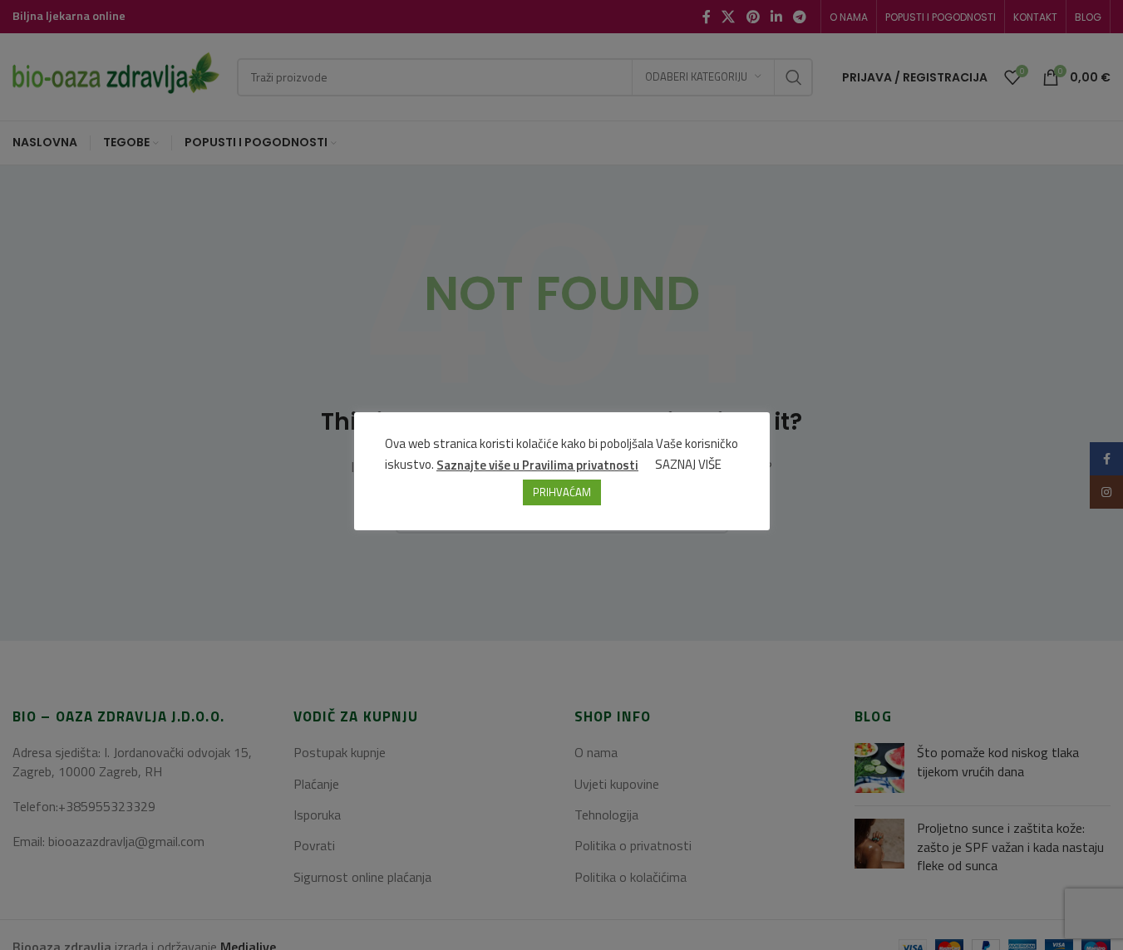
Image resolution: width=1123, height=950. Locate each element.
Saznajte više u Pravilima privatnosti (537, 464)
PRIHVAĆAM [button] (562, 491)
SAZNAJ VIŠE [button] (688, 464)
